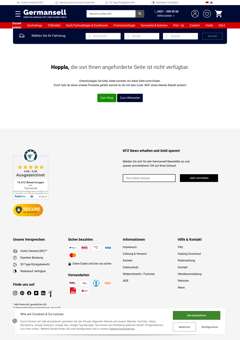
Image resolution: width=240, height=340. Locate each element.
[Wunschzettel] (207, 14)
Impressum (130, 247)
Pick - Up (178, 25)
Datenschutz (130, 267)
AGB (125, 280)
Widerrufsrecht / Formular (139, 274)
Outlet (209, 25)
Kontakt (182, 267)
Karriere (127, 260)
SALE (222, 25)
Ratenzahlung (186, 260)
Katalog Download (189, 253)
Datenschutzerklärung (122, 328)
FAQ (180, 247)
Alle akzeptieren (196, 315)
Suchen (212, 36)
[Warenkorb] (219, 14)
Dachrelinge (34, 25)
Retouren (183, 280)
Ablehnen (184, 326)
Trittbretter (54, 25)
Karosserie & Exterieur (154, 25)
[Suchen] (139, 14)
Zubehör (195, 25)
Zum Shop (106, 98)
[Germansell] (45, 14)
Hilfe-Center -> (165, 15)
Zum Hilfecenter (130, 98)
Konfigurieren (210, 326)
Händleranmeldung (190, 274)
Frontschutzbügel (124, 25)
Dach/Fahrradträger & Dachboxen (87, 25)
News (181, 287)
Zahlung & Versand (135, 253)
